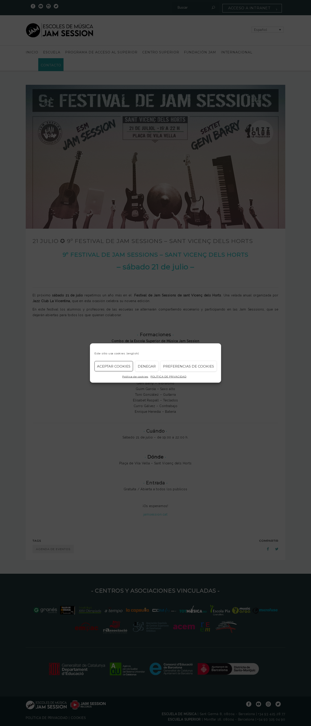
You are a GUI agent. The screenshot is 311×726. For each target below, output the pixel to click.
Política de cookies (135, 376)
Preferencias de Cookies (188, 366)
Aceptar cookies (113, 366)
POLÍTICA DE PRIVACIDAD (168, 376)
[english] (133, 353)
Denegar (147, 366)
